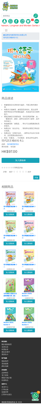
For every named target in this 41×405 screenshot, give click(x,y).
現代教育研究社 (13, 144)
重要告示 (5, 354)
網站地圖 (5, 366)
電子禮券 (5, 375)
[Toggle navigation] (6, 30)
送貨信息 (5, 347)
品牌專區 (5, 373)
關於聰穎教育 (7, 344)
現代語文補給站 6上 (10, 37)
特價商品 (5, 380)
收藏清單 (5, 392)
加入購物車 (20, 160)
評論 (36, 177)
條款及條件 (6, 352)
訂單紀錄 (5, 389)
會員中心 (5, 387)
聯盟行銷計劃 (7, 378)
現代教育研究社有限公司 (17, 35)
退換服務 (5, 364)
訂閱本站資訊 (7, 394)
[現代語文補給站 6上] (20, 67)
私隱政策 (5, 349)
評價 (5, 172)
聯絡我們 (5, 361)
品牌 (6, 35)
